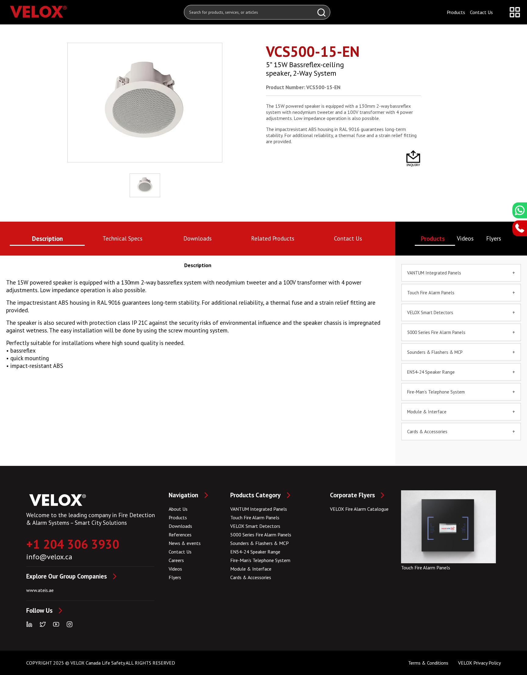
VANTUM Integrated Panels (258, 509)
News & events (185, 543)
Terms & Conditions (428, 663)
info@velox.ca (49, 556)
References (180, 535)
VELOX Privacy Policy (479, 663)
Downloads (180, 526)
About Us (178, 509)
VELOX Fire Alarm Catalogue (359, 509)
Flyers (175, 577)
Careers (176, 560)
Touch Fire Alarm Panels (254, 517)
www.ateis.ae (40, 590)
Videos (175, 569)
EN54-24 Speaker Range (255, 552)
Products (456, 12)
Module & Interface (426, 412)
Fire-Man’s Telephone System (260, 560)
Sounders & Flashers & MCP (259, 543)
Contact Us (481, 12)
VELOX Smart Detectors (255, 526)
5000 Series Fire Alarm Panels (260, 535)
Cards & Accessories (427, 431)
